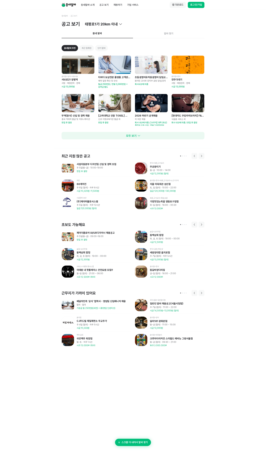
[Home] (69, 5)
